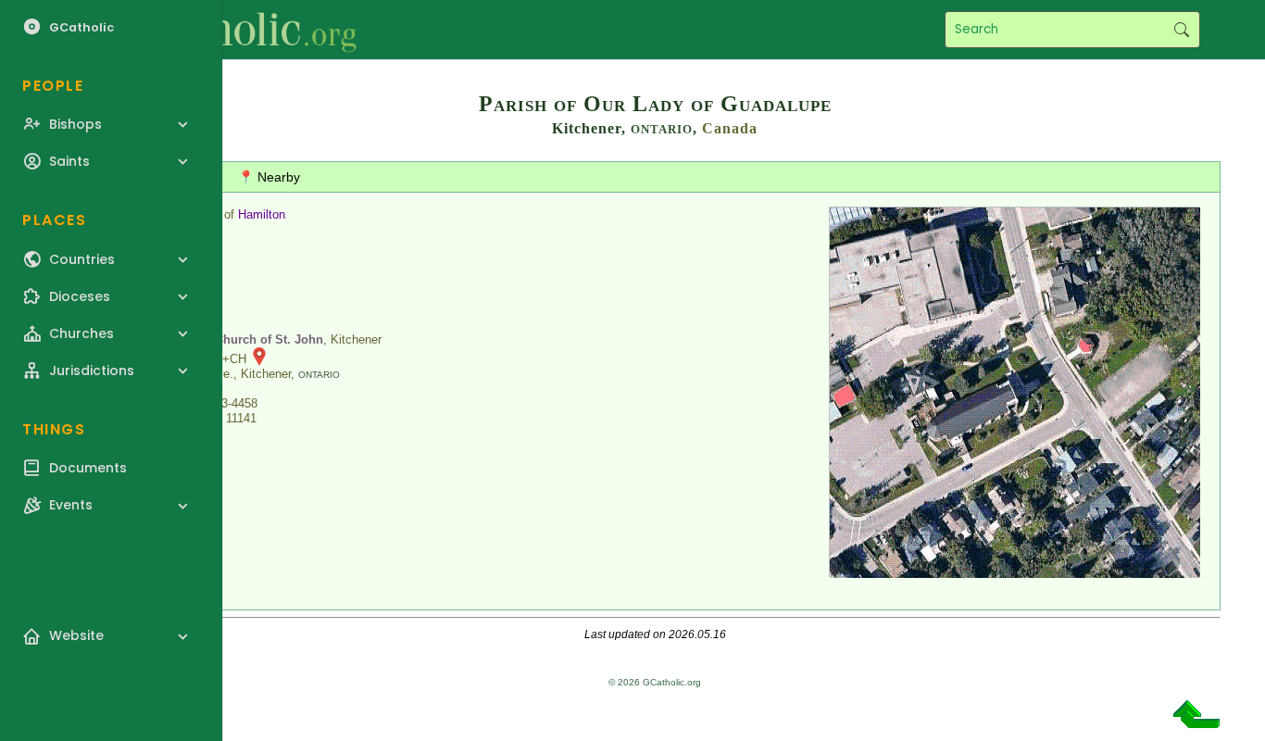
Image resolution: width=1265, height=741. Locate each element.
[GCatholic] (228, 29)
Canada (730, 128)
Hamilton (261, 214)
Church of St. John (269, 339)
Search (1181, 29)
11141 (241, 418)
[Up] (1196, 721)
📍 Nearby (269, 177)
